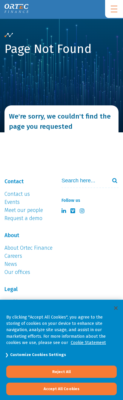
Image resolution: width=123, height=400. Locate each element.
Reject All (61, 371)
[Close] (115, 308)
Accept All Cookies (61, 389)
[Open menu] (114, 9)
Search (112, 181)
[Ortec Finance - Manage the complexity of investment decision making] (8, 35)
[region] (61, 350)
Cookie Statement (88, 342)
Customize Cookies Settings (38, 354)
